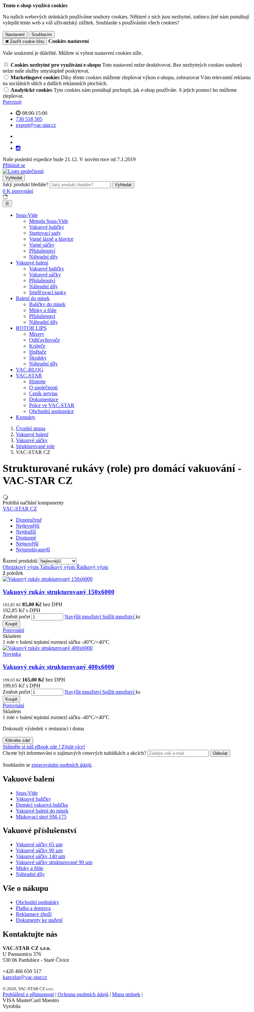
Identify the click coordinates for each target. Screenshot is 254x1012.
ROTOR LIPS (31, 328)
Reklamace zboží (34, 914)
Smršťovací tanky (47, 292)
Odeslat (220, 753)
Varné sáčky (42, 245)
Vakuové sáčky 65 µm (39, 844)
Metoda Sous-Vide (48, 221)
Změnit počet (16, 616)
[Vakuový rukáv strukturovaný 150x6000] (48, 579)
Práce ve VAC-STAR (51, 405)
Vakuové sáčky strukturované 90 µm (54, 862)
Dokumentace (43, 399)
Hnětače (37, 352)
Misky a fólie (43, 310)
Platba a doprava (33, 908)
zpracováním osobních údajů (61, 765)
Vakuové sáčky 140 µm (40, 856)
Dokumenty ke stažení (39, 920)
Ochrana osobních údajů (83, 994)
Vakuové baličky (46, 227)
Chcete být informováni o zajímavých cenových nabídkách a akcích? (75, 753)
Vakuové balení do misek (42, 811)
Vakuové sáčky (45, 274)
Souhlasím (41, 34)
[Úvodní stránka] (23, 171)
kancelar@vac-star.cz (25, 977)
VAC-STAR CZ (20, 508)
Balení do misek (33, 298)
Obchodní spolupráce (51, 411)
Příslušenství (42, 251)
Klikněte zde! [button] (17, 740)
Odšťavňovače (44, 340)
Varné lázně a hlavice (51, 239)
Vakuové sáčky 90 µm (39, 850)
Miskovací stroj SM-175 (41, 817)
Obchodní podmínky (37, 902)
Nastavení (15, 34)
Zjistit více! (73, 747)
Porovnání (13, 630)
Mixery (36, 334)
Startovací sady (45, 233)
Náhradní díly (43, 257)
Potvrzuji (12, 102)
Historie (37, 381)
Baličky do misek (47, 304)
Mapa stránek (126, 994)
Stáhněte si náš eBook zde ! (32, 747)
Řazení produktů (21, 561)
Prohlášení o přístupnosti (28, 994)
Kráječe (37, 346)
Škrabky (38, 358)
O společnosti (43, 387)
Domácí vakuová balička (42, 805)
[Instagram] (18, 148)
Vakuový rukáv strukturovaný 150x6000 (58, 591)
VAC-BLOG (29, 369)
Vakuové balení (32, 262)
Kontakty (25, 417)
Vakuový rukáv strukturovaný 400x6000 (58, 666)
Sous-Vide (27, 215)
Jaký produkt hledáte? (25, 184)
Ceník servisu (43, 393)
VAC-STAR (29, 375)
